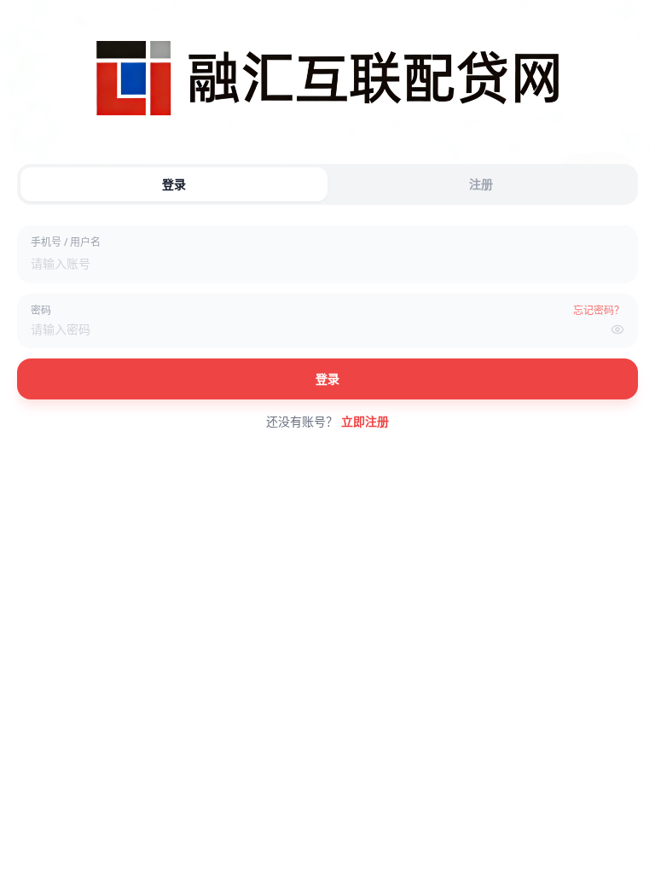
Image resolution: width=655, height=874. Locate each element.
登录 (174, 184)
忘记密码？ (598, 311)
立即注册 (365, 421)
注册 (481, 184)
